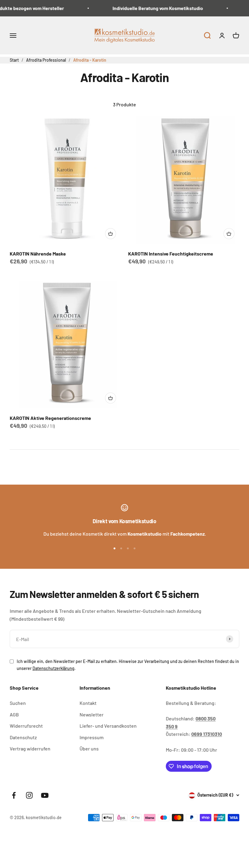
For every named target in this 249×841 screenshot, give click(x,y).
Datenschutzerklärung (53, 668)
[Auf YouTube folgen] (45, 795)
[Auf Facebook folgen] (14, 795)
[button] (207, 35)
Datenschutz (23, 737)
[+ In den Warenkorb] (110, 233)
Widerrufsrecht (26, 726)
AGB (14, 714)
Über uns (89, 748)
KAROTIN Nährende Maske (38, 253)
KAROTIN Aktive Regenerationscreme (50, 418)
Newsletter (92, 714)
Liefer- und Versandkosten (108, 726)
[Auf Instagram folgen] (29, 795)
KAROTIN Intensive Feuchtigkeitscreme (170, 253)
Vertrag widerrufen (30, 748)
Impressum (92, 737)
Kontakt (88, 703)
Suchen (18, 703)
